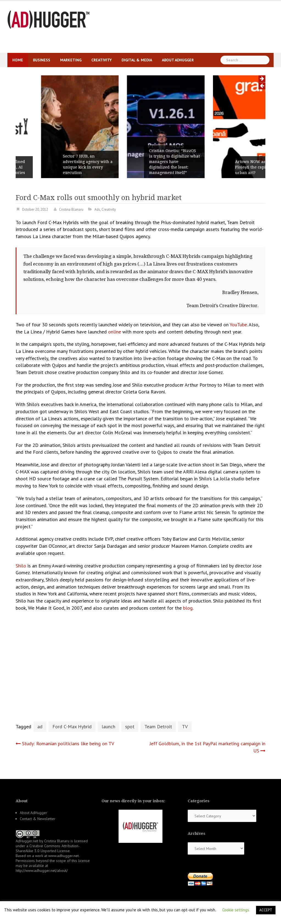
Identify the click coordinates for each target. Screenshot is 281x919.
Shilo (21, 566)
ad (40, 726)
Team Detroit (158, 726)
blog (188, 608)
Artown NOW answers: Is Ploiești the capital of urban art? (234, 167)
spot (129, 726)
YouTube (238, 324)
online (114, 332)
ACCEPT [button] (265, 910)
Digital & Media (137, 60)
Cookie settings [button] (235, 909)
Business (41, 60)
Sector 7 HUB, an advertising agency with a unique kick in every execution (62, 164)
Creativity (101, 60)
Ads (97, 209)
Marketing (71, 60)
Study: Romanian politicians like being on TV (68, 743)
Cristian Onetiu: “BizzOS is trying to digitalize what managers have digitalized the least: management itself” (149, 162)
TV (185, 726)
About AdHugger (178, 60)
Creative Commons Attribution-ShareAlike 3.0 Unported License (48, 848)
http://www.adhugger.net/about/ (42, 870)
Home (17, 60)
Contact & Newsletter (37, 818)
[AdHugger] (48, 19)
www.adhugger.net (63, 855)
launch (108, 726)
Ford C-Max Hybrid (72, 726)
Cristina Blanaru (71, 209)
